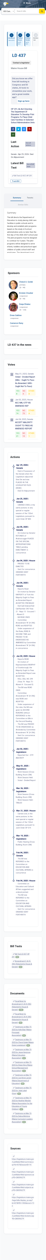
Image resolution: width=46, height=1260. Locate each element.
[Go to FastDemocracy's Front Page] (4, 4)
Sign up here (23, 101)
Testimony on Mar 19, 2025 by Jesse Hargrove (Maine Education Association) (22, 1054)
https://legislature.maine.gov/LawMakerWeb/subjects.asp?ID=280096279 (23, 1187)
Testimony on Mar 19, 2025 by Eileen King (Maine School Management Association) (22, 1066)
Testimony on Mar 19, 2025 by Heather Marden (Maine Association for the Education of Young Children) (22, 1103)
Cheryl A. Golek (26, 282)
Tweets (30, 198)
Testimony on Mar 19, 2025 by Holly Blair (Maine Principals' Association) (22, 1031)
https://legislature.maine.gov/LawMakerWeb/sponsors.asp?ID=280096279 (23, 1174)
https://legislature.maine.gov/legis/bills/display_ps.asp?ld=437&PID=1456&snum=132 (23, 1201)
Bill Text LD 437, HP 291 (23, 176)
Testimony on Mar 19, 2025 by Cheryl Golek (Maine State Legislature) (23, 1042)
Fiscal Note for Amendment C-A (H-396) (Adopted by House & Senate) (21, 1005)
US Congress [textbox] (8, 11)
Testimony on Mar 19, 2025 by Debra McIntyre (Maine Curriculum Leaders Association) (22, 1117)
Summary (17, 198)
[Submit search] (42, 11)
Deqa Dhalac (25, 304)
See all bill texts (30, 165)
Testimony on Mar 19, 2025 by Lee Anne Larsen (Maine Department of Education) (22, 1079)
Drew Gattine (15, 315)
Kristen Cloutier (26, 293)
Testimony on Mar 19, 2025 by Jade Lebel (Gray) (22, 1090)
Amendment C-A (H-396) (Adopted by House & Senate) (22, 964)
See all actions (28, 144)
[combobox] (8, 11)
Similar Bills (23, 205)
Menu (28, 3)
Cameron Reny (16, 323)
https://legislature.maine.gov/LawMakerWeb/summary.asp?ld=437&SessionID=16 (23, 1162)
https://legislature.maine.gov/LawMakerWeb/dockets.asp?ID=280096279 (23, 1216)
